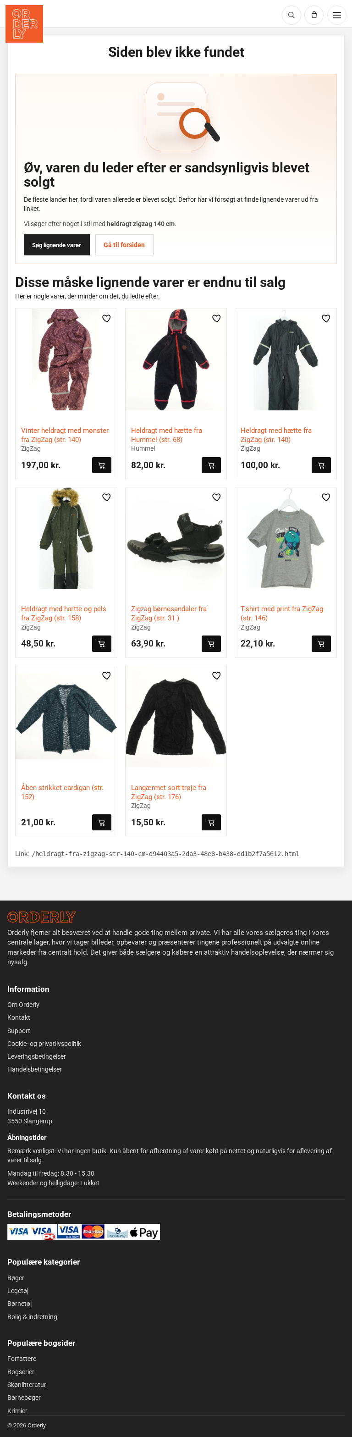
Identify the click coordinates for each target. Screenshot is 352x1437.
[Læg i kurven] (101, 465)
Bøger (15, 1278)
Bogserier (20, 1372)
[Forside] (41, 917)
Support (18, 1030)
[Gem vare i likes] (107, 318)
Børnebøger (24, 1397)
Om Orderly (23, 1004)
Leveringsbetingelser (36, 1056)
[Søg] (291, 15)
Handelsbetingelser (34, 1069)
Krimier (17, 1411)
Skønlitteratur (26, 1384)
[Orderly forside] (24, 24)
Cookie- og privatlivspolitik (44, 1043)
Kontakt (18, 1017)
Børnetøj (19, 1303)
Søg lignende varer (56, 245)
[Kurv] (314, 15)
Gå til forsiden (124, 245)
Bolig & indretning (32, 1317)
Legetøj (17, 1290)
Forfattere (21, 1358)
